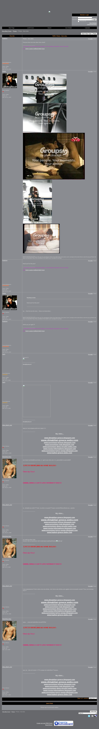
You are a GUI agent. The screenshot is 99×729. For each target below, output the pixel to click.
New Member (93, 23)
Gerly (3, 354)
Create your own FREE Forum (44, 723)
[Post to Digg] (92, 716)
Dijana (4, 71)
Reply (94, 33)
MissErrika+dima (6, 457)
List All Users (30, 28)
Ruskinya (4, 38)
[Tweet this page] (89, 716)
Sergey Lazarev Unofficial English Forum (35, 48)
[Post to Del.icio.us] (95, 716)
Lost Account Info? (92, 24)
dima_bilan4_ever (7, 425)
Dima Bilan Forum (6, 31)
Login (94, 19)
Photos (15, 31)
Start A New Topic (87, 33)
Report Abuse (48, 725)
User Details (68, 28)
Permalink (90, 38)
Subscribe (93, 711)
